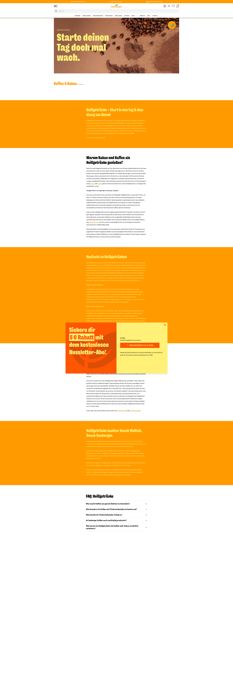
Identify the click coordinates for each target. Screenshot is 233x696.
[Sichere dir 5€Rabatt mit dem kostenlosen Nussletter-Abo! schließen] (164, 325)
